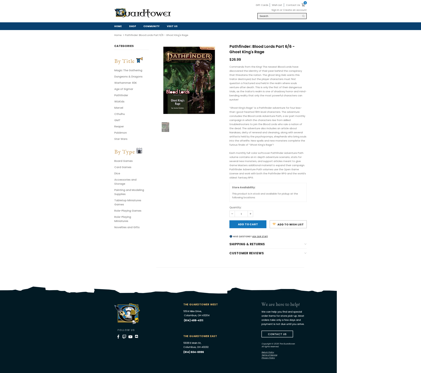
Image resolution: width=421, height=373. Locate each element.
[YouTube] (130, 337)
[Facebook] (118, 337)
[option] (189, 80)
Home (118, 35)
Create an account (295, 10)
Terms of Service (269, 355)
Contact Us (293, 5)
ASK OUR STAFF (260, 236)
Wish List (277, 5)
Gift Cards (262, 5)
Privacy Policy (268, 357)
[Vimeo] (124, 337)
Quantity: (235, 207)
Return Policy (267, 352)
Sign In (276, 10)
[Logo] (142, 13)
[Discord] (136, 337)
